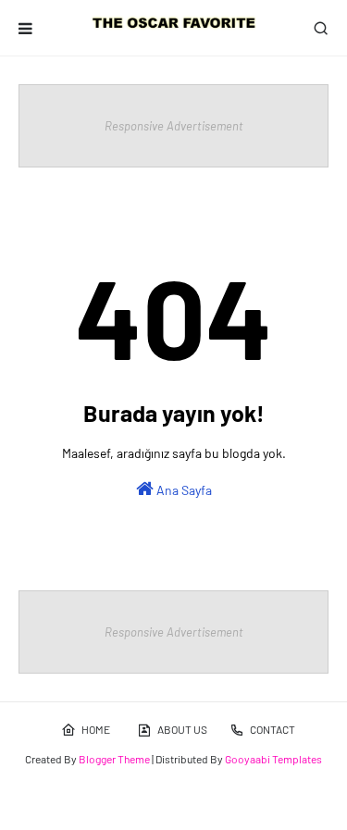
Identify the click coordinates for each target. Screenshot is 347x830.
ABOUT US (182, 729)
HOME (95, 729)
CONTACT (272, 729)
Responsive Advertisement (174, 125)
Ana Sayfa (183, 490)
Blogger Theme (114, 758)
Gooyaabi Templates (273, 758)
